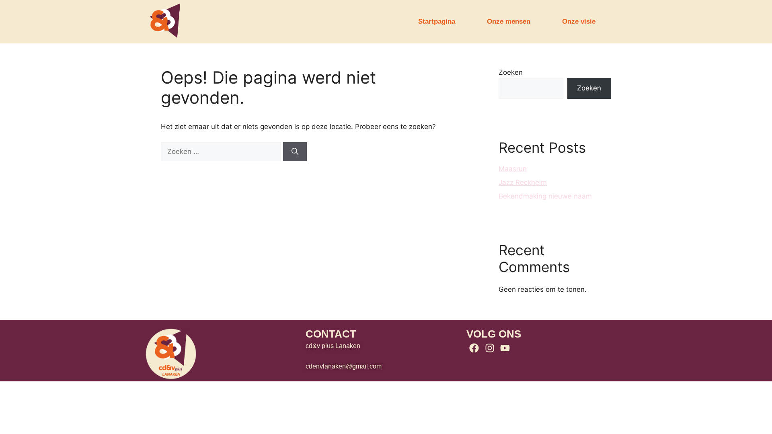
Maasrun (513, 169)
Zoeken (511, 72)
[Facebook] (474, 348)
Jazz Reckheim (523, 182)
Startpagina (436, 21)
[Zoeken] (295, 152)
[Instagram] (489, 348)
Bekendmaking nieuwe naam (545, 196)
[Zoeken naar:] (222, 151)
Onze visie (578, 21)
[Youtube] (505, 348)
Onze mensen (508, 21)
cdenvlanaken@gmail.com (344, 366)
